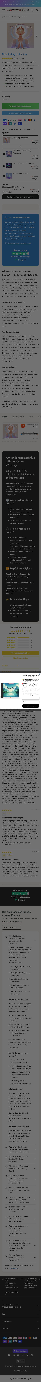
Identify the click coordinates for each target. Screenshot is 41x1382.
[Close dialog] (39, 674)
